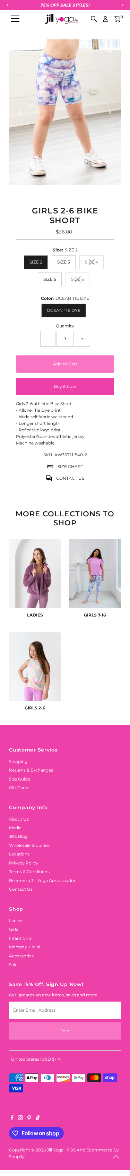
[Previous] (20, 112)
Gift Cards (19, 787)
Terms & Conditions (29, 871)
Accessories (21, 955)
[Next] (110, 112)
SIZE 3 (63, 262)
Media (15, 827)
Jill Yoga (55, 1150)
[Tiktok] (37, 1118)
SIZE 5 (49, 279)
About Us (19, 819)
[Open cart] (117, 19)
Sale (13, 964)
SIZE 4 (94, 262)
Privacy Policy (23, 863)
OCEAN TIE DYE (63, 310)
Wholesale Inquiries (29, 845)
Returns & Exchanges (31, 770)
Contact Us (21, 889)
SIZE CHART (70, 466)
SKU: (48, 454)
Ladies (15, 920)
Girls (13, 929)
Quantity (65, 325)
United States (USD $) (33, 1059)
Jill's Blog (18, 836)
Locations (19, 854)
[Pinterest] (29, 1118)
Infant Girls (20, 938)
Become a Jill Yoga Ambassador (42, 880)
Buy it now (65, 386)
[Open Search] (94, 19)
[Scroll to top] (116, 1157)
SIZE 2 (35, 262)
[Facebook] (12, 1118)
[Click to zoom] (110, 50)
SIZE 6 (80, 280)
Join (65, 1030)
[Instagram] (20, 1118)
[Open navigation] (15, 19)
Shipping (18, 761)
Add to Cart (65, 363)
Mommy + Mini (24, 946)
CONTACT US (70, 478)
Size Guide (19, 779)
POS (71, 1150)
